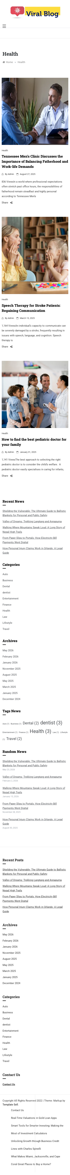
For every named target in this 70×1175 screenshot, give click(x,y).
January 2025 (10, 693)
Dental (6, 586)
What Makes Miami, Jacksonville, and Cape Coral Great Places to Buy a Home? (35, 1160)
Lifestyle (7, 622)
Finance (7, 604)
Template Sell (10, 1104)
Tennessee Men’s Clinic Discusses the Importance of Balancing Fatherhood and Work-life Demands (35, 161)
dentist (6, 592)
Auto (5, 574)
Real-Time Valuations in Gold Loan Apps (34, 1118)
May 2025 (8, 680)
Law (5, 616)
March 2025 (9, 686)
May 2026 (8, 650)
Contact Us (17, 1110)
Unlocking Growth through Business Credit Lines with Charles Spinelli (35, 1145)
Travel (6, 629)
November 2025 (11, 668)
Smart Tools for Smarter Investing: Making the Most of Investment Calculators (37, 1129)
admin (11, 174)
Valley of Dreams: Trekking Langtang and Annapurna (32, 521)
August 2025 (10, 674)
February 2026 (10, 656)
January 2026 (10, 662)
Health (5, 150)
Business (8, 580)
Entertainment (11, 598)
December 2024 (11, 699)
